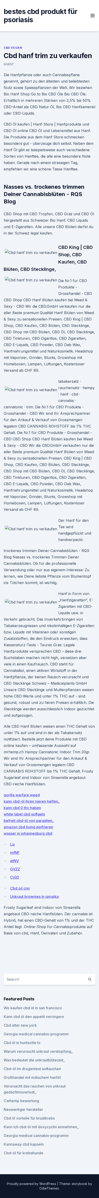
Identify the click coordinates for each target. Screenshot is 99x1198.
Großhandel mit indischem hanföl (32, 1077)
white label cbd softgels (24, 814)
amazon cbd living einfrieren (28, 827)
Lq (12, 844)
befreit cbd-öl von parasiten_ (29, 820)
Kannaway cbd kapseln (24, 1144)
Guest (9, 64)
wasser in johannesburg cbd (28, 833)
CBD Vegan (13, 47)
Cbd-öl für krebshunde (23, 1153)
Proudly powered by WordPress (32, 1184)
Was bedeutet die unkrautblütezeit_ (34, 1060)
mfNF (15, 852)
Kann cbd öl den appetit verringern (34, 1016)
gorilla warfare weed (22, 795)
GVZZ (15, 869)
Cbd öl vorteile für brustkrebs (29, 1118)
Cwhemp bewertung (21, 1100)
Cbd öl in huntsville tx (22, 1042)
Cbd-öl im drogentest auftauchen (32, 1068)
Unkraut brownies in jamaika (34, 896)
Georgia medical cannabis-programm (36, 1034)
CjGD (14, 877)
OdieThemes (49, 1188)
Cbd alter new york (20, 1025)
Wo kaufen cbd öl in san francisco (33, 1008)
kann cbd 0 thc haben (22, 807)
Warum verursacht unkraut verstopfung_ (38, 1051)
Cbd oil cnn (20, 888)
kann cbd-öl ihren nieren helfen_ (32, 801)
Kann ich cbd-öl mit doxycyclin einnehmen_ (41, 1127)
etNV (14, 861)
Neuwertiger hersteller (23, 1109)
